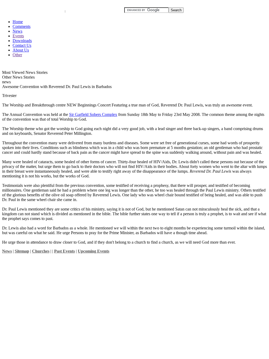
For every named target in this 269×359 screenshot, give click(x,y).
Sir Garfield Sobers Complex (93, 114)
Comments (21, 26)
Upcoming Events (93, 251)
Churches (40, 251)
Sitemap (22, 251)
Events (18, 36)
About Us (21, 50)
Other (17, 55)
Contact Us (22, 45)
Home (18, 21)
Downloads (22, 40)
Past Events (64, 251)
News (17, 31)
